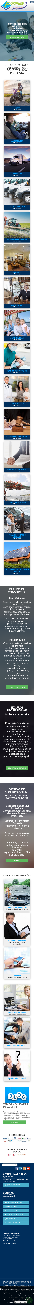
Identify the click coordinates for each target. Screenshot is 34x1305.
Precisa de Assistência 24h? (17, 907)
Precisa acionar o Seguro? (17, 1012)
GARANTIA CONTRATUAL (17, 469)
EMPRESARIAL (17, 305)
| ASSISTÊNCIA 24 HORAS (15, 1202)
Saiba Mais (14, 1122)
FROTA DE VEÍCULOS (17, 207)
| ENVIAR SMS (11, 1218)
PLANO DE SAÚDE (17, 404)
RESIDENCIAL (17, 272)
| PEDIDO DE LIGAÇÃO (13, 1223)
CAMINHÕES (17, 174)
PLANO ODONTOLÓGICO (17, 371)
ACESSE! (17, 860)
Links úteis (17, 975)
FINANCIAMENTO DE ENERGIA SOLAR (17, 571)
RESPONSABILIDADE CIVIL (17, 437)
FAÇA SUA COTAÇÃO (17, 37)
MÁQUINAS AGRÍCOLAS (17, 239)
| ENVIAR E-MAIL (12, 1206)
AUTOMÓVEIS (17, 141)
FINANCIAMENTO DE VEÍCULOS (17, 536)
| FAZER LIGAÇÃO (12, 1210)
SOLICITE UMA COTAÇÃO (17, 687)
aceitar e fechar (20, 1302)
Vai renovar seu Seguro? (17, 940)
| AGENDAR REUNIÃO (13, 1185)
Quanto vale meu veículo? (17, 1045)
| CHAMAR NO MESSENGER (15, 1214)
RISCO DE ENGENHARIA (17, 502)
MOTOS (17, 108)
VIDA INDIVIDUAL (17, 338)
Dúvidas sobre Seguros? (17, 1078)
